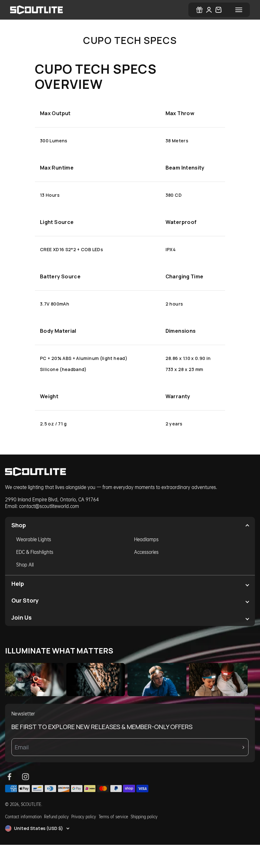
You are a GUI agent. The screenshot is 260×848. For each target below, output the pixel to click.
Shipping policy (144, 816)
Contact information (23, 816)
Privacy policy (83, 816)
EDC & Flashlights (34, 551)
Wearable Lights (33, 539)
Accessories (146, 551)
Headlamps (146, 539)
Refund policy (56, 816)
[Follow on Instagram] (25, 776)
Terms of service (113, 816)
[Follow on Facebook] (9, 776)
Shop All (25, 564)
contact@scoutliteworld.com (49, 506)
